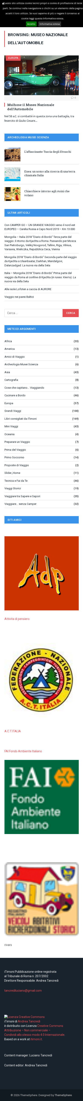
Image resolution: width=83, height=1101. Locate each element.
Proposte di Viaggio (16, 465)
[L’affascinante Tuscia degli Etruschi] (12, 154)
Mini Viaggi (11, 426)
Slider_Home (12, 472)
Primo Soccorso (14, 457)
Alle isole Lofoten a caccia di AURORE (27, 289)
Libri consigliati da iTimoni (20, 418)
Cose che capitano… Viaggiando (24, 387)
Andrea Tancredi (28, 1021)
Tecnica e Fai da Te (15, 480)
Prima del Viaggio (15, 449)
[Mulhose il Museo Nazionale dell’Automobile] (41, 75)
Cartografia (11, 379)
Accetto (31, 23)
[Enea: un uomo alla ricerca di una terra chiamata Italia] (12, 174)
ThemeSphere (63, 1095)
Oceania (9, 434)
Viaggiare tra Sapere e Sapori (22, 496)
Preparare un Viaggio (17, 441)
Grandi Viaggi (12, 410)
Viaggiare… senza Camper (20, 503)
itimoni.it (36, 1039)
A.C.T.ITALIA (12, 731)
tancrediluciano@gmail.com (23, 990)
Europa (13, 57)
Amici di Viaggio (14, 356)
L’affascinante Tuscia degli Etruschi (47, 152)
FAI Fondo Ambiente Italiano (23, 751)
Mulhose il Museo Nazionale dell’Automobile (30, 107)
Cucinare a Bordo (15, 395)
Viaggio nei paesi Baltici (19, 296)
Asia (7, 372)
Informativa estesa (50, 23)
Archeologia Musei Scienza (21, 364)
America (9, 348)
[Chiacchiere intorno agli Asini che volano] (12, 194)
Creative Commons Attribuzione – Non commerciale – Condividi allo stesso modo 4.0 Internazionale (34, 1030)
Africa (8, 341)
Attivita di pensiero (17, 619)
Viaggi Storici (12, 488)
